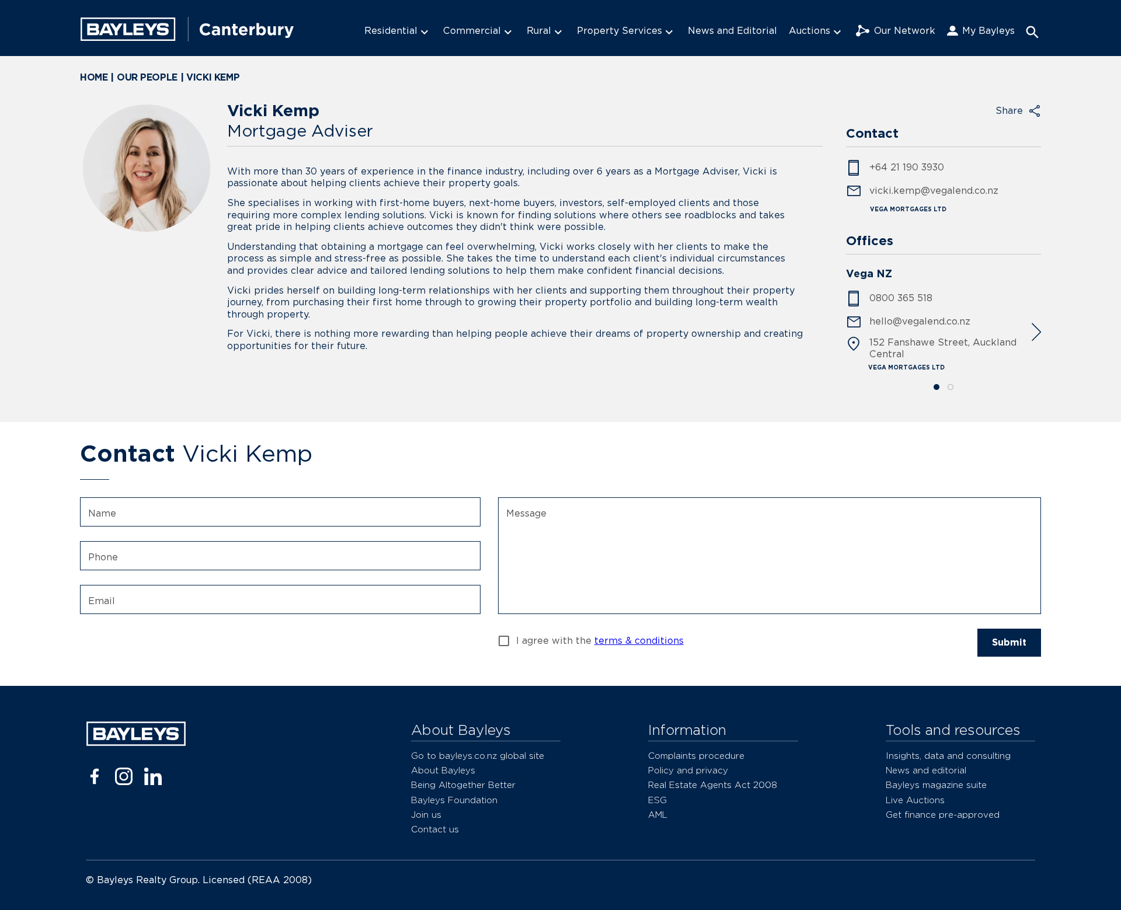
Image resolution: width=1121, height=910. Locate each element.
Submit (1009, 642)
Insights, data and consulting (948, 755)
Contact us (435, 829)
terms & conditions (639, 640)
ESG (657, 800)
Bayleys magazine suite (936, 784)
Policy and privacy (688, 770)
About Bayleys (443, 770)
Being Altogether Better (463, 784)
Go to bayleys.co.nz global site (477, 755)
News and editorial (926, 770)
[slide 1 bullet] (936, 388)
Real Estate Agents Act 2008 (712, 784)
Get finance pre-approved (943, 814)
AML (657, 814)
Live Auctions (915, 800)
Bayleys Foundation (454, 800)
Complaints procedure (696, 755)
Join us (426, 814)
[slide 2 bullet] (951, 388)
